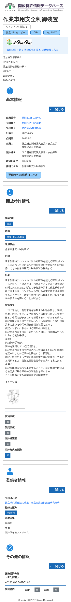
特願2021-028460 (31, 117)
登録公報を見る (32, 49)
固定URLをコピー (15, 32)
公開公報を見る (15, 49)
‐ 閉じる (57, 109)
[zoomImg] (15, 397)
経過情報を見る (50, 49)
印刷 (36, 32)
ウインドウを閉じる (16, 26)
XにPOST (52, 32)
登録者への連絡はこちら (23, 174)
